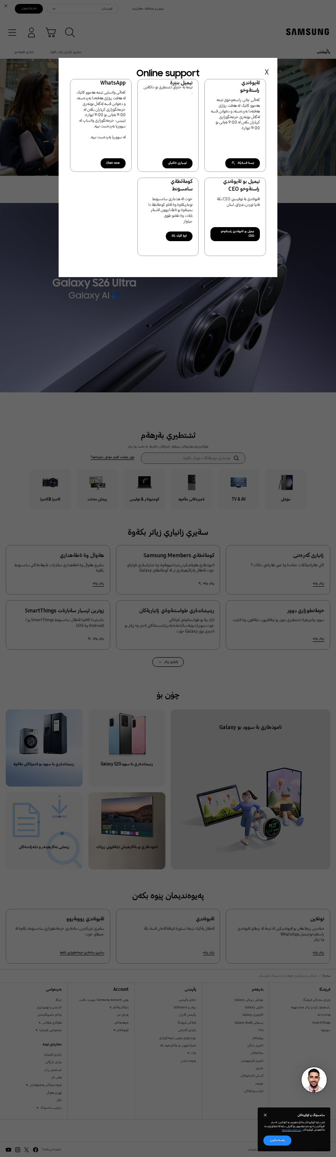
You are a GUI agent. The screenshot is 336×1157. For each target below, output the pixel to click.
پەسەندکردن (277, 1140)
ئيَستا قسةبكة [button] (246, 163)
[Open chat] (314, 1080)
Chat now (113, 163)
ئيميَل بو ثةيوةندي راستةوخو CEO (237, 233)
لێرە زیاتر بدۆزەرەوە (291, 1130)
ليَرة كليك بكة (179, 236)
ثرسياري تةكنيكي (177, 163)
